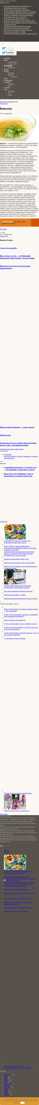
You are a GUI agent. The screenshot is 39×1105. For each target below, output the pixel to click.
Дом (5, 89)
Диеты (6, 69)
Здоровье (11, 73)
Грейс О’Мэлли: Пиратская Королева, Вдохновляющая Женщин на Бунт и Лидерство (20, 11)
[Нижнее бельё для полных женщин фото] (21, 791)
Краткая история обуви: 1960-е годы (16, 19)
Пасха (6, 1089)
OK (23, 1102)
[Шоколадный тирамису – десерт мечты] (19, 423)
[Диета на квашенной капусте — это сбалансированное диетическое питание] (21, 1064)
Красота (11, 75)
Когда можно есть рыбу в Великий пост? (18, 898)
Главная (7, 58)
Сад (9, 93)
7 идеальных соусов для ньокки (15, 638)
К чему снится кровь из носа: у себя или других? (20, 624)
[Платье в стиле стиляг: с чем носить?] (15, 809)
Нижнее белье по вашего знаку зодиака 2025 (19, 21)
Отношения (8, 80)
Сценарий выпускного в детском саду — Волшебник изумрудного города (18, 7)
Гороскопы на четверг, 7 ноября (15, 32)
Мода (6, 60)
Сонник (7, 87)
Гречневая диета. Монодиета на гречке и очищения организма (18, 903)
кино (9, 86)
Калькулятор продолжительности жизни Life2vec (21, 33)
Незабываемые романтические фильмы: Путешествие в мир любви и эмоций (17, 27)
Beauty (6, 71)
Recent (6, 850)
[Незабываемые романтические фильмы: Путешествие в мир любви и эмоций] (15, 584)
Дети (6, 78)
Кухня (10, 95)
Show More (4, 814)
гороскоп (11, 84)
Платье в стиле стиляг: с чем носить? (16, 811)
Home (2, 102)
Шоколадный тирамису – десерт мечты (17, 427)
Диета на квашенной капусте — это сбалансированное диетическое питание (18, 1067)
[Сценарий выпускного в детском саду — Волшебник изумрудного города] (15, 539)
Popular (6, 852)
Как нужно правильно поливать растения (18, 30)
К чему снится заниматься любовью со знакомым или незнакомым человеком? (21, 615)
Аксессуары (12, 62)
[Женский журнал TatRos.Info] (8, 50)
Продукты (11, 67)
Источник (3, 229)
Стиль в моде (12, 64)
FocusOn (7, 1095)
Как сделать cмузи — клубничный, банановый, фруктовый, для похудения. (17, 257)
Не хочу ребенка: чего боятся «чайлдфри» (18, 907)
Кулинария (8, 65)
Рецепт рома (5, 435)
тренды (14, 76)
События (7, 82)
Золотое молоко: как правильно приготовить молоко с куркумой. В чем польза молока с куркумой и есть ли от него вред (19, 15)
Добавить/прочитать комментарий (11, 449)
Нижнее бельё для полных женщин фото (18, 793)
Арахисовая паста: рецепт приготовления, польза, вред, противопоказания (18, 444)
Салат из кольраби (8, 248)
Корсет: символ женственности (14, 620)
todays (6, 1091)
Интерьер (11, 91)
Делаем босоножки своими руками (16, 911)
